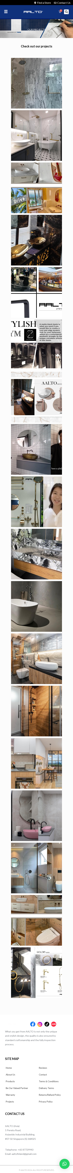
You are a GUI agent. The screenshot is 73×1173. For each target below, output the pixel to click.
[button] (9, 11)
